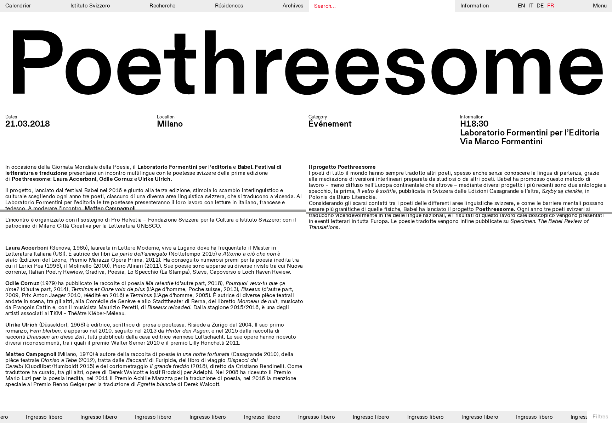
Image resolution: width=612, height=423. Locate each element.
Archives (293, 5)
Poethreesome (305, 67)
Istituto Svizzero (90, 5)
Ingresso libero (40, 417)
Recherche (162, 5)
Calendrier (18, 5)
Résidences (229, 5)
